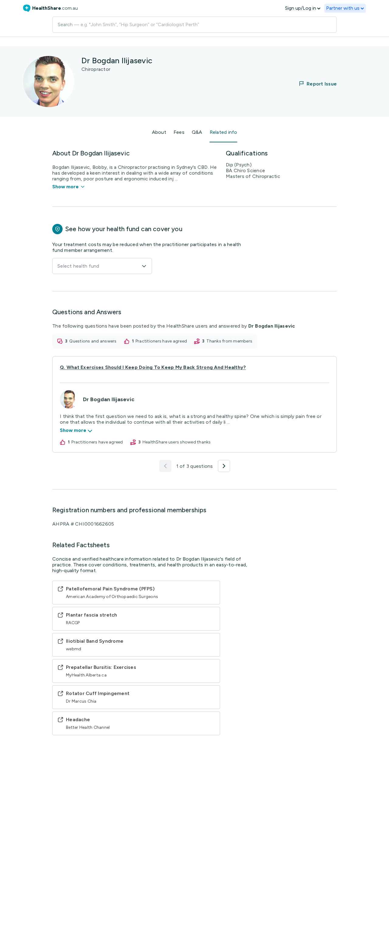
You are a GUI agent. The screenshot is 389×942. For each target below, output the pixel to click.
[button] (314, 83)
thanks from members (229, 341)
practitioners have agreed (161, 341)
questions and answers (92, 341)
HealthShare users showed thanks (177, 442)
